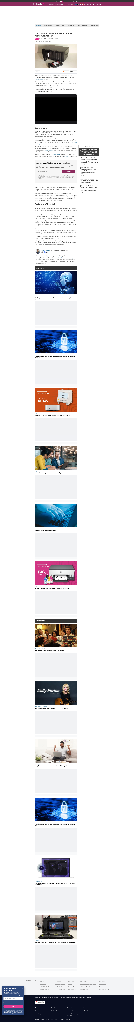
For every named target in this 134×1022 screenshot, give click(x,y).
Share (38, 71)
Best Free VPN (43, 984)
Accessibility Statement (40, 1014)
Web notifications (87, 1010)
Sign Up (13, 1006)
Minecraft (66, 156)
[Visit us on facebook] (76, 4)
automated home (39, 79)
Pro (35, 29)
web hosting (70, 258)
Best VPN (42, 981)
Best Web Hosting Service (46, 986)
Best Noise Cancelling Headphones (88, 984)
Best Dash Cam (102, 984)
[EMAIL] (47, 252)
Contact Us (69, 1007)
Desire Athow (43, 38)
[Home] (59, 1)
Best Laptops (58, 981)
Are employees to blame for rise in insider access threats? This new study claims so (89, 181)
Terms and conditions (88, 1007)
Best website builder (95, 25)
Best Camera (102, 981)
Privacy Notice (42, 176)
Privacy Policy (18, 1011)
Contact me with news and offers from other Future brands (13, 1002)
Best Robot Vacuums (104, 989)
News (36, 38)
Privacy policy (38, 1010)
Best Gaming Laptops (60, 984)
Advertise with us (71, 1010)
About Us (37, 1007)
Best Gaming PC (58, 986)
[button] (98, 4)
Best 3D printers (60, 25)
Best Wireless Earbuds (85, 986)
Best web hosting (82, 25)
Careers (53, 1014)
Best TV (70, 984)
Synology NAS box (48, 150)
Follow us (66, 71)
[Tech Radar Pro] (68, 1)
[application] (56, 109)
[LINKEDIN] (45, 252)
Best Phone (71, 981)
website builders (59, 258)
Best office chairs (48, 25)
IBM (70, 142)
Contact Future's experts (56, 1007)
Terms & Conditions (12, 1012)
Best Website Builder (44, 989)
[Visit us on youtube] (80, 4)
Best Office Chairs (84, 989)
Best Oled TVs (71, 986)
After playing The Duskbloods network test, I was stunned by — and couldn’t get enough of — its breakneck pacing (89, 152)
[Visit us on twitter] (78, 4)
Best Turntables (83, 981)
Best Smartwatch (72, 989)
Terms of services (54, 175)
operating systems (56, 154)
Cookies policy (54, 1010)
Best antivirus (71, 25)
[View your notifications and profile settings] (93, 4)
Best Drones (102, 986)
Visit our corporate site (85, 997)
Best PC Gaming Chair (60, 989)
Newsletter (74, 71)
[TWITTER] (42, 252)
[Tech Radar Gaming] (75, 1)
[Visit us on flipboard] (83, 4)
